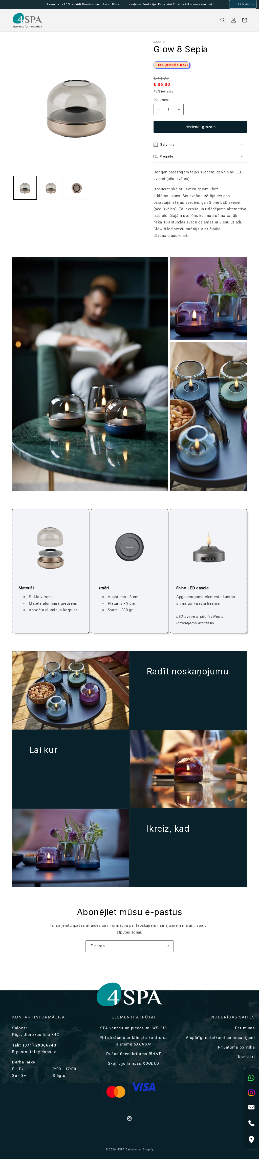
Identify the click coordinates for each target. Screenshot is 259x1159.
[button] (65, 20)
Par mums (245, 1028)
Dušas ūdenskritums (133, 1054)
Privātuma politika (236, 1047)
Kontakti (246, 1057)
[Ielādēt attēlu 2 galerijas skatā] (50, 187)
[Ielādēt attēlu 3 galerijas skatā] (76, 187)
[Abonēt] (167, 946)
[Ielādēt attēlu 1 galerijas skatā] (25, 187)
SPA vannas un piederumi (133, 1028)
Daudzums (162, 100)
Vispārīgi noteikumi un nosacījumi (220, 1037)
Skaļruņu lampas (133, 1063)
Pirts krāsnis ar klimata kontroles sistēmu (133, 1041)
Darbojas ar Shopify (139, 1149)
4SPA (121, 1149)
